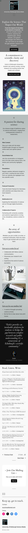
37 (25, 454)
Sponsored (19, 384)
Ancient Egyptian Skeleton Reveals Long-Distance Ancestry (12, 419)
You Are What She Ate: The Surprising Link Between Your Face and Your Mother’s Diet (13, 445)
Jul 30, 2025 (5, 431)
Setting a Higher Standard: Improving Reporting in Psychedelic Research (12, 396)
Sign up (14, 480)
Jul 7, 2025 (5, 449)
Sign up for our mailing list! (12, 306)
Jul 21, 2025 (5, 440)
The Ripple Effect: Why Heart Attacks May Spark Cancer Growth (13, 404)
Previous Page (7, 454)
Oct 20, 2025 (5, 375)
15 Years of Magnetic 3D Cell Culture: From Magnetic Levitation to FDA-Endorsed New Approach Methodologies (13, 380)
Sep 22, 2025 (5, 384)
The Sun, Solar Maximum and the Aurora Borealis (12, 427)
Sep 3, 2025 (5, 408)
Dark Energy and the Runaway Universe (12, 388)
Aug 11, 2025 (5, 423)
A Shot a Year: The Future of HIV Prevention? (14, 411)
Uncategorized (20, 414)
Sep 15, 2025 (5, 391)
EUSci (13, 375)
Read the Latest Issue (14, 74)
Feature (18, 375)
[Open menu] (14, 15)
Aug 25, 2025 (5, 414)
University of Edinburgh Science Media (14, 11)
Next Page (21, 458)
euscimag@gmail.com (8, 507)
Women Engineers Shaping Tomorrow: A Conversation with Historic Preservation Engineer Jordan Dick (13, 436)
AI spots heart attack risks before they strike (13, 372)
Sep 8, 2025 (5, 399)
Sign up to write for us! (10, 248)
